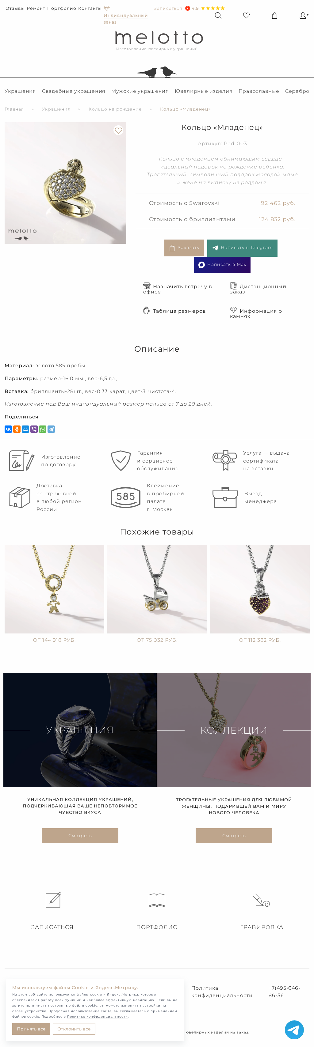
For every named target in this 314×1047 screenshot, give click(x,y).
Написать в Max (226, 264)
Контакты (90, 8)
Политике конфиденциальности (97, 1017)
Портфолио (61, 8)
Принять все (31, 1029)
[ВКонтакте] (8, 429)
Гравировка (261, 927)
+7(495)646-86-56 (285, 991)
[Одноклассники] (17, 429)
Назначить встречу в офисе (177, 289)
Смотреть (80, 835)
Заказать (188, 247)
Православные (259, 91)
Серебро (297, 91)
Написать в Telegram (247, 247)
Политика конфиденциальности (222, 991)
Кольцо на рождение (115, 109)
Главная (14, 109)
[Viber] (34, 429)
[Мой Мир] (25, 429)
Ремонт (36, 8)
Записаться (52, 927)
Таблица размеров (179, 311)
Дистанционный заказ (258, 289)
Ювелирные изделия (204, 91)
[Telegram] (51, 429)
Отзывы (15, 8)
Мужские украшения (140, 91)
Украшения (20, 91)
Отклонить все (74, 1029)
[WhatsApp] (42, 429)
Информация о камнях (256, 313)
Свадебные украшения (73, 91)
